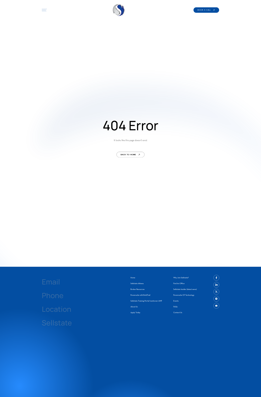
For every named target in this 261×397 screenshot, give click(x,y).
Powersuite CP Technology (183, 295)
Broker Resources (137, 289)
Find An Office (179, 283)
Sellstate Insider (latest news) (185, 289)
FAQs (175, 307)
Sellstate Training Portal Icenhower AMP (146, 301)
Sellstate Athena (137, 283)
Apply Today (135, 313)
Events (176, 301)
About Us (134, 307)
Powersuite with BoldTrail (140, 295)
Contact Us (177, 313)
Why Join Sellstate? (181, 278)
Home (132, 278)
